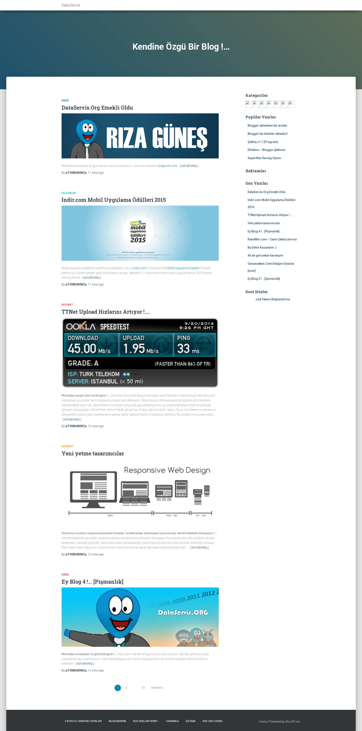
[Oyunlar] (256, 104)
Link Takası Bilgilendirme (273, 299)
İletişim (190, 721)
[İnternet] (270, 104)
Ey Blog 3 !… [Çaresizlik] (264, 278)
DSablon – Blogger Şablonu (266, 150)
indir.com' (139, 268)
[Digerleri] (291, 104)
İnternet (67, 304)
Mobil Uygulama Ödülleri (183, 268)
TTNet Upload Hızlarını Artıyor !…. (106, 311)
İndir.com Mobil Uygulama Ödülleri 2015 (114, 199)
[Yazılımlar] (263, 104)
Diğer (65, 100)
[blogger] (277, 104)
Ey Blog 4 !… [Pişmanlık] (92, 581)
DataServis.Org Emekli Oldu (97, 107)
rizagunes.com (167, 165)
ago (96, 172)
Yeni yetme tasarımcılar (93, 453)
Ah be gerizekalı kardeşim (265, 255)
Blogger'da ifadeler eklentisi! (268, 133)
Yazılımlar (69, 193)
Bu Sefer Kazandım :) (262, 247)
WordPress (292, 721)
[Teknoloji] (284, 104)
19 (143, 687)
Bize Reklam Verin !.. (146, 721)
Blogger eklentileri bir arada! (267, 125)
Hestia (263, 721)
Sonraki (156, 687)
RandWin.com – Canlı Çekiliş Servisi (272, 239)
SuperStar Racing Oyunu (264, 158)
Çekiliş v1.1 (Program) (263, 142)
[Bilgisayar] (249, 104)
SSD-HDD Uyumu (212, 721)
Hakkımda (172, 721)
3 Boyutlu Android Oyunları (83, 721)
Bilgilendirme (117, 721)
